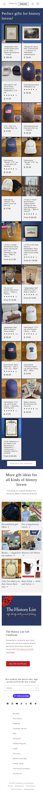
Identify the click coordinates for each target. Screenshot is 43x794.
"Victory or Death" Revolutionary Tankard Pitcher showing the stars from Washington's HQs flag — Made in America (31, 205)
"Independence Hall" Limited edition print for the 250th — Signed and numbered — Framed (11, 50)
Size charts (17, 718)
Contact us (17, 773)
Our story (16, 753)
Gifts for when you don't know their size (11, 584)
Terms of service (16, 789)
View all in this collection (21, 463)
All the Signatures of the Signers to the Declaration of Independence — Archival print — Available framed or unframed (11, 447)
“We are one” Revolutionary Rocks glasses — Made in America (11, 291)
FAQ (14, 733)
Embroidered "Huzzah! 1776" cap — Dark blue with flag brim (11, 163)
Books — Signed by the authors (11, 554)
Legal (15, 748)
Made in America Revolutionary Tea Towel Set (30, 404)
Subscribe (23, 4)
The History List (20, 783)
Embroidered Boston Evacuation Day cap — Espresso (31, 128)
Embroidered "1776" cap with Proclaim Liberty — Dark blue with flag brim (11, 405)
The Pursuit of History (21, 769)
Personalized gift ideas (10, 525)
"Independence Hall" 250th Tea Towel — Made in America (31, 290)
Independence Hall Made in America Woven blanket (10, 329)
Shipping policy (29, 789)
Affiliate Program (19, 743)
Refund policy (19, 786)
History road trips (20, 758)
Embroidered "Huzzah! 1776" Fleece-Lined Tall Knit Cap (10, 202)
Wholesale (17, 738)
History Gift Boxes (31, 553)
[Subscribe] (36, 688)
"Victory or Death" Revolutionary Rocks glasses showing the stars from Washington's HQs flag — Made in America (11, 250)
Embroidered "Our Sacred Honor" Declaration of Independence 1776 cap (10, 88)
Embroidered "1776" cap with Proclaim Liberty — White (31, 329)
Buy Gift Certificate (18, 664)
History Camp (18, 763)
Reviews (16, 713)
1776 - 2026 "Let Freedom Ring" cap (10, 127)
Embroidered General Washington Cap (31, 86)
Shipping (16, 723)
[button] (4, 4)
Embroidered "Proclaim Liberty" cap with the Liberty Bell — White (31, 367)
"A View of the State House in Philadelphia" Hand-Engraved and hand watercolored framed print (31, 249)
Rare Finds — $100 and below (31, 582)
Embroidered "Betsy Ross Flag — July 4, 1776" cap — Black (11, 367)
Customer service (20, 728)
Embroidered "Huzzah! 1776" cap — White (31, 162)
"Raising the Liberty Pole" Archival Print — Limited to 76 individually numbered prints (31, 50)
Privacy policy (30, 786)
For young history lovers (30, 525)
